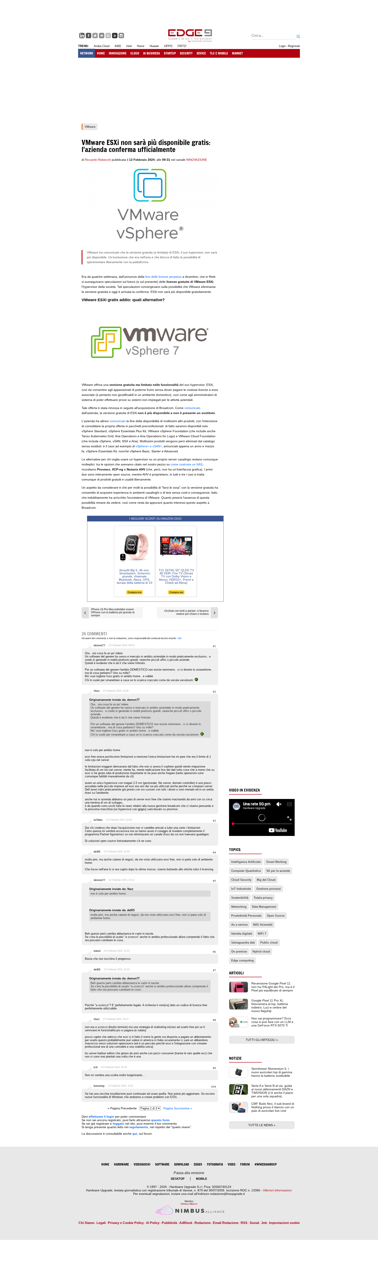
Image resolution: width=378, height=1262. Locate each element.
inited (97, 951)
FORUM (245, 1164)
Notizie (235, 1058)
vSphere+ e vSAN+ (149, 446)
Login (282, 46)
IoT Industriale (241, 888)
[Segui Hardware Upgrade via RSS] (108, 35)
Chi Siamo (86, 1223)
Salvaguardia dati (243, 942)
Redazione (202, 1223)
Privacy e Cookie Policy (126, 1223)
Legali (101, 1223)
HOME (101, 53)
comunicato (192, 408)
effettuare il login (101, 1116)
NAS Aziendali (263, 924)
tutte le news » (261, 1125)
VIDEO (231, 1164)
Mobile (201, 1178)
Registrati (294, 46)
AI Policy (152, 1223)
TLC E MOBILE (219, 53)
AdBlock (185, 1223)
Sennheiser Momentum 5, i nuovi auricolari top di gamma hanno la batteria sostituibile (271, 1072)
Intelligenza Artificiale (246, 861)
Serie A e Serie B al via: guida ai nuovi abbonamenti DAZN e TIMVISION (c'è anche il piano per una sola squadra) (272, 1091)
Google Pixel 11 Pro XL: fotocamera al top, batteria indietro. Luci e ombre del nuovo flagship (269, 1006)
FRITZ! (182, 46)
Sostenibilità (239, 897)
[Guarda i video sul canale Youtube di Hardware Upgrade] (114, 35)
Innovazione (196, 159)
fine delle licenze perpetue (163, 276)
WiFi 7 (262, 933)
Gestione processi (268, 888)
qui (134, 1133)
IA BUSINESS (151, 53)
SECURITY (186, 53)
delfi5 (97, 851)
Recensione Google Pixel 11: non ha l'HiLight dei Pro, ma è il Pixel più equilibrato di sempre (272, 987)
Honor (140, 46)
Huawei (154, 46)
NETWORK (86, 53)
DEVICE (201, 53)
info (180, 638)
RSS (244, 1223)
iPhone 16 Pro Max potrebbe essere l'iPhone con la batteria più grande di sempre (113, 612)
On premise (239, 951)
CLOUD (134, 53)
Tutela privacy (263, 897)
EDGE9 (198, 1164)
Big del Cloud (266, 879)
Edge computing (242, 960)
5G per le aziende (278, 870)
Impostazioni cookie (284, 1223)
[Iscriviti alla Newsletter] (101, 35)
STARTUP (170, 53)
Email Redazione (225, 1223)
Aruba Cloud (101, 46)
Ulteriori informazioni (277, 1190)
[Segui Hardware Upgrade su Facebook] (88, 35)
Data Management (264, 906)
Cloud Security (241, 879)
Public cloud (269, 942)
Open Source (276, 915)
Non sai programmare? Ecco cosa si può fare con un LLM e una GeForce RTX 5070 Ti (272, 1022)
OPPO (168, 46)
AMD (118, 46)
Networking (239, 906)
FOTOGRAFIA (215, 1164)
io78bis (98, 820)
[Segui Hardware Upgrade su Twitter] (95, 35)
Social (254, 1223)
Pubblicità (169, 1223)
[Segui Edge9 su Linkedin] (82, 35)
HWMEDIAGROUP (266, 1164)
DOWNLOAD (181, 1164)
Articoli (236, 973)
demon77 (99, 645)
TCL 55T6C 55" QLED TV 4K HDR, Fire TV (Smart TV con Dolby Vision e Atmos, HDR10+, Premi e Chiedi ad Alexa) (176, 576)
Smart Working (276, 861)
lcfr (96, 1067)
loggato (118, 1123)
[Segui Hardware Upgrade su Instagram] (121, 35)
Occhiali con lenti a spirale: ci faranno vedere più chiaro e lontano (186, 612)
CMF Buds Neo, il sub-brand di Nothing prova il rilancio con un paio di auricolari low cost (272, 1107)
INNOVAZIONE (117, 53)
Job (264, 1223)
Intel (129, 46)
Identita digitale (241, 933)
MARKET (237, 53)
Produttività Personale (246, 915)
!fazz (97, 690)
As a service (239, 924)
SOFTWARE (162, 1164)
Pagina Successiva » (177, 1108)
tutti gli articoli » (262, 1040)
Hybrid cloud (261, 951)
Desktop (178, 1178)
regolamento (138, 1127)
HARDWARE (121, 1164)
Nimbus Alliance (189, 1204)
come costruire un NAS (187, 464)
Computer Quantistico (246, 870)
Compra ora (134, 592)
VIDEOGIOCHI (142, 1164)
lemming (99, 1085)
